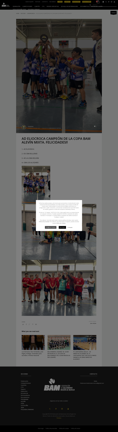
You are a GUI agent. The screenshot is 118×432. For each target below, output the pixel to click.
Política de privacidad (44, 221)
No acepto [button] (62, 227)
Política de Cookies (60, 223)
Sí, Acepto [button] (70, 227)
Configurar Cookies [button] (50, 227)
